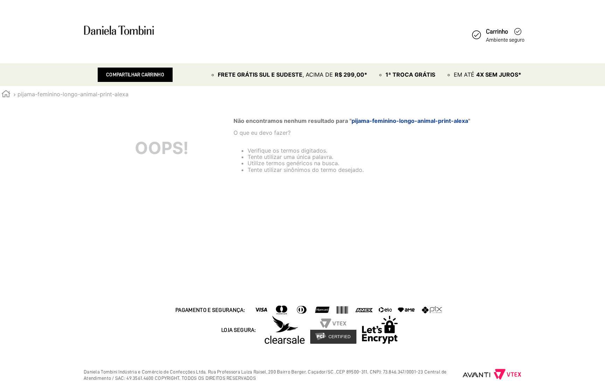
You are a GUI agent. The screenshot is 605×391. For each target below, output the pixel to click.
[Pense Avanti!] (477, 374)
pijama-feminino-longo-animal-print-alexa (73, 94)
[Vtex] (507, 375)
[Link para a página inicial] (6, 94)
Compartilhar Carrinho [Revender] (135, 74)
